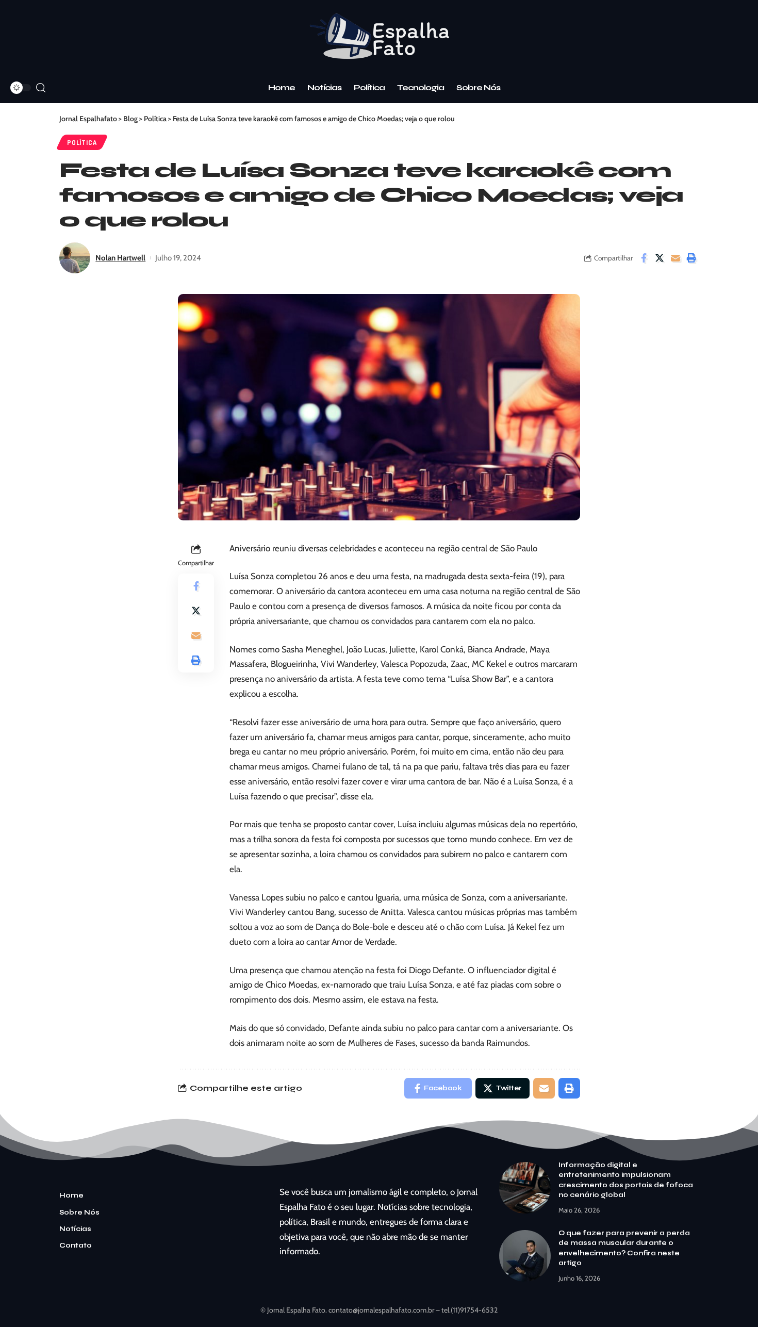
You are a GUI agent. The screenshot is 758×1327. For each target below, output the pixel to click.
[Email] (675, 258)
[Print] (691, 258)
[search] (40, 88)
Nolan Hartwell (120, 258)
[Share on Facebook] (643, 258)
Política (81, 142)
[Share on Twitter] (659, 258)
